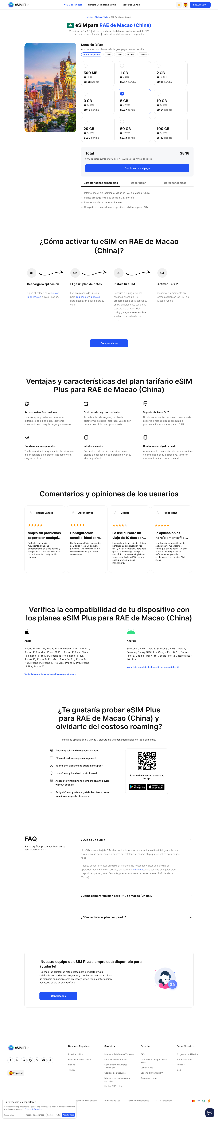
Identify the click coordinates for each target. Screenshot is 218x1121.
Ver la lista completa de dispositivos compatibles (49, 674)
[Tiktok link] (50, 1060)
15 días (130, 54)
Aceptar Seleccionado (35, 1115)
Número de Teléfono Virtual (102, 4)
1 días (108, 54)
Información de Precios (115, 1059)
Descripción (138, 182)
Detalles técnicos (175, 182)
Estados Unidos (75, 1054)
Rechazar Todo (53, 1115)
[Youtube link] (44, 1060)
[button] (185, 5)
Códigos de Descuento (115, 1073)
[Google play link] (137, 787)
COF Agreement (164, 1100)
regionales (82, 296)
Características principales (100, 182)
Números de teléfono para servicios (117, 1079)
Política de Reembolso (138, 1100)
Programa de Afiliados (187, 1054)
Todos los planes (91, 54)
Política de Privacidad (86, 1100)
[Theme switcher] (179, 5)
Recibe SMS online (113, 1086)
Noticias (180, 1064)
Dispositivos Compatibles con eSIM (155, 1061)
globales (95, 296)
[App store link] (155, 787)
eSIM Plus (138, 869)
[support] (209, 1112)
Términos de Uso (112, 1100)
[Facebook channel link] (10, 1060)
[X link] (37, 1060)
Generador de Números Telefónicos (115, 1066)
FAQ (143, 1054)
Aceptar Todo (68, 1115)
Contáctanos (58, 995)
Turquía (71, 1070)
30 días (143, 54)
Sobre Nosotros (184, 1059)
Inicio (89, 17)
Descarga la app (149, 1078)
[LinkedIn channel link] (17, 1060)
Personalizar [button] (9, 1115)
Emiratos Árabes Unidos (79, 1059)
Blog (179, 1070)
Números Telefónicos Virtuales (119, 1054)
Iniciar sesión (200, 5)
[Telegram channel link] (24, 1060)
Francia (71, 1064)
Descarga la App (131, 4)
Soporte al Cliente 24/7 (152, 1073)
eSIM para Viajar (73, 4)
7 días (119, 54)
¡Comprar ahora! (109, 343)
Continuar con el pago (137, 168)
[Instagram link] (30, 1060)
